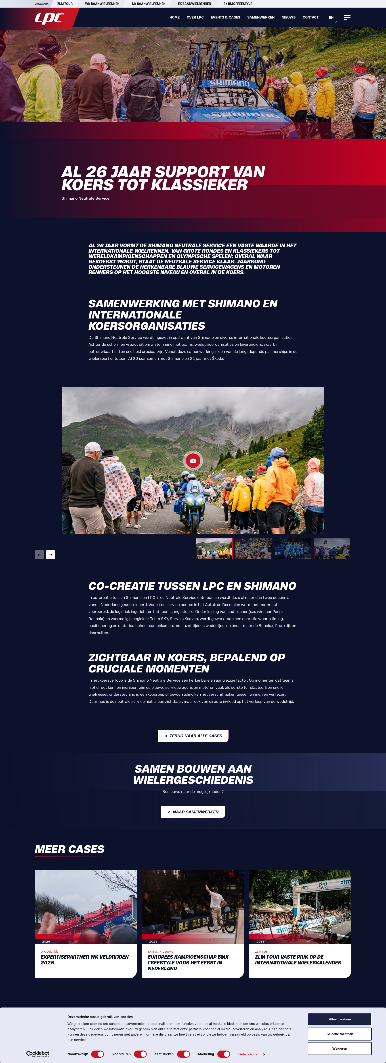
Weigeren (339, 1048)
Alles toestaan (340, 1019)
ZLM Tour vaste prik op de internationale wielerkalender (298, 960)
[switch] (140, 1054)
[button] (39, 554)
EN (331, 17)
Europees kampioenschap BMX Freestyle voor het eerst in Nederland (188, 963)
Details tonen (248, 1054)
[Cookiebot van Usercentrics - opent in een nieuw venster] (37, 1054)
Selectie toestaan (340, 1034)
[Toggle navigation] (347, 17)
